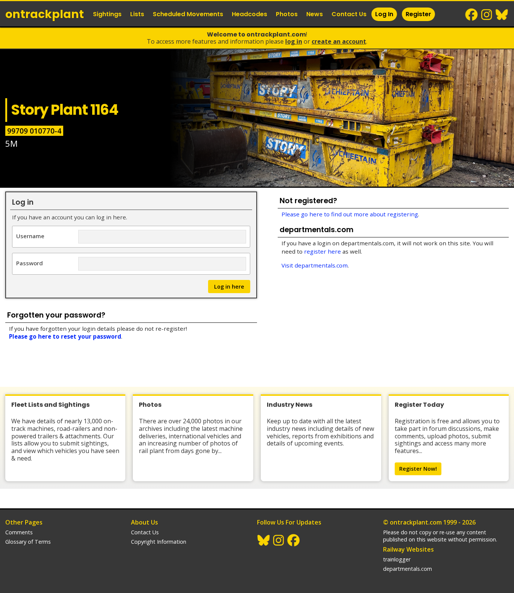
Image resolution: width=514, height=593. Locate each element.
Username (30, 235)
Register (418, 14)
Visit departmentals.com (314, 265)
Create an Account (339, 41)
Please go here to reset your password (65, 336)
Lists (137, 14)
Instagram (487, 14)
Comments (19, 532)
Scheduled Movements (188, 14)
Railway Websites (408, 549)
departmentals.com (407, 568)
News (314, 14)
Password (29, 262)
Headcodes (249, 14)
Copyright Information (158, 541)
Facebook (472, 14)
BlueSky (502, 14)
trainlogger (397, 559)
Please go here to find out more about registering (349, 214)
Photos (287, 14)
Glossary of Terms (28, 541)
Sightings (107, 14)
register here (322, 251)
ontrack (44, 14)
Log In (384, 14)
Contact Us (349, 14)
